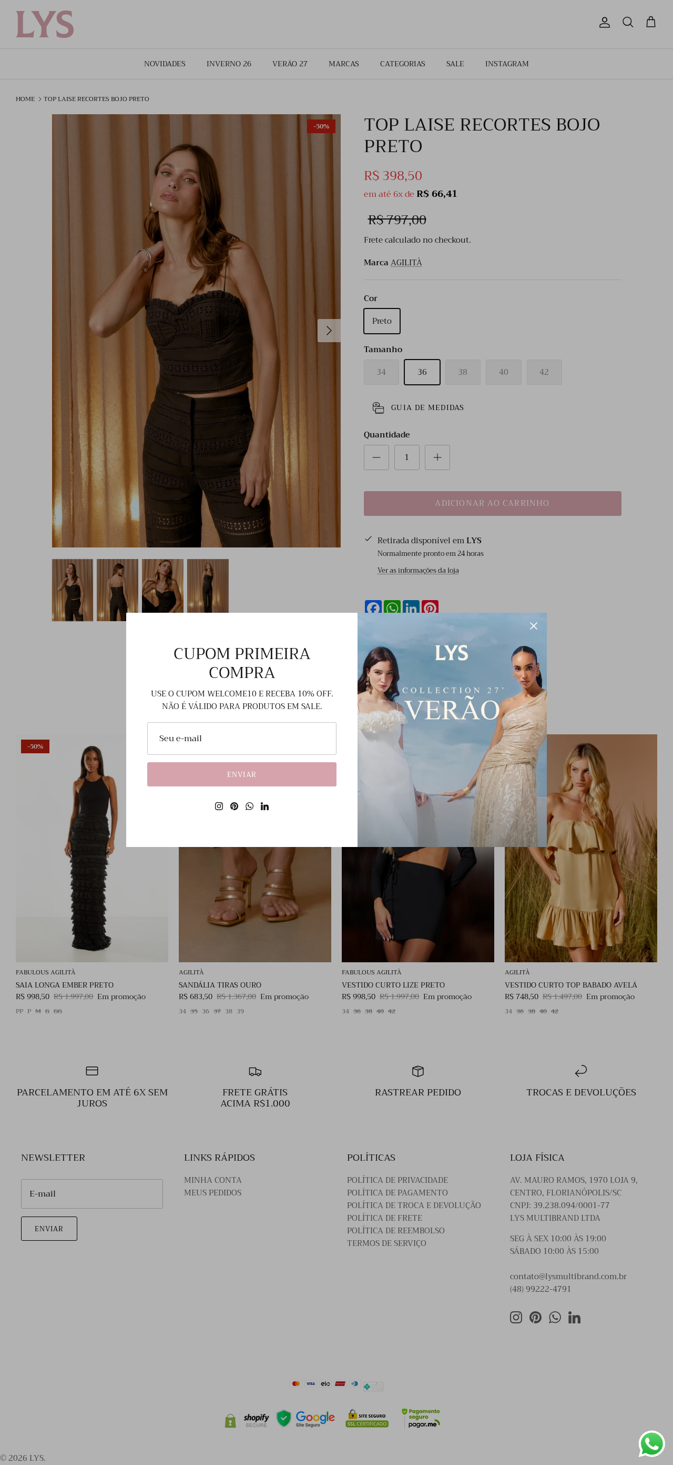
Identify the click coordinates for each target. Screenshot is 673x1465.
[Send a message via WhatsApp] (652, 1444)
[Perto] (533, 625)
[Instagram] (219, 806)
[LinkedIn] (265, 806)
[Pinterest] (234, 806)
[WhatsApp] (249, 806)
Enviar (241, 775)
